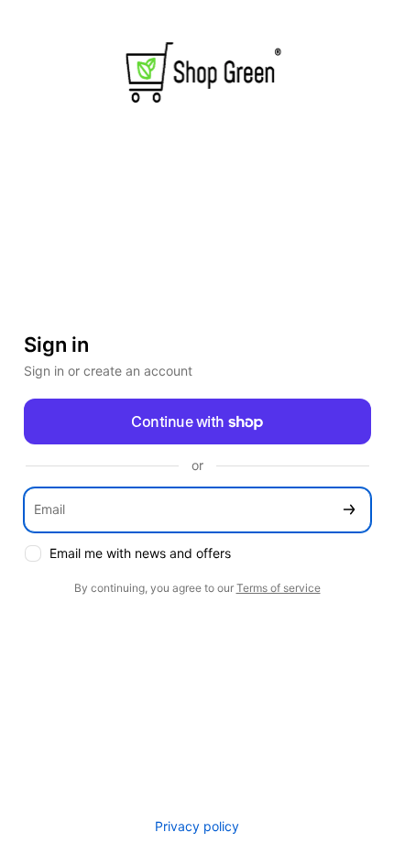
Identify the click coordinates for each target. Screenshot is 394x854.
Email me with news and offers (140, 553)
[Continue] (349, 510)
